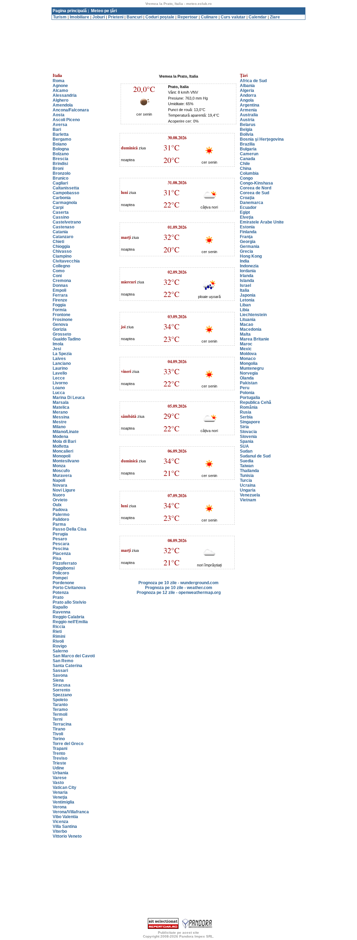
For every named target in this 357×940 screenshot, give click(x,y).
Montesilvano (66, 461)
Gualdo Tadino (67, 339)
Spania (246, 441)
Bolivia (246, 134)
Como (58, 270)
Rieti (57, 631)
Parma (59, 524)
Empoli (59, 290)
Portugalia (250, 397)
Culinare (209, 17)
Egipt (245, 212)
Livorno (60, 383)
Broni (58, 168)
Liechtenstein (253, 314)
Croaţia (247, 197)
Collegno (61, 266)
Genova (60, 324)
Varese (60, 777)
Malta (245, 334)
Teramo (60, 709)
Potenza (61, 592)
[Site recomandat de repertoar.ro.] (163, 927)
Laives (59, 358)
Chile (245, 163)
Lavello (60, 373)
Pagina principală (70, 10)
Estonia (247, 227)
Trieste (59, 763)
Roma (58, 80)
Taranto (60, 704)
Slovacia (248, 431)
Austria (247, 119)
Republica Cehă (255, 402)
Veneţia (60, 797)
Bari (57, 129)
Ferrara (60, 295)
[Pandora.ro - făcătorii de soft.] (197, 927)
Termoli (60, 714)
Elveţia (246, 217)
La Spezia (62, 353)
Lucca (59, 392)
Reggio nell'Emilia (70, 621)
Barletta (61, 134)
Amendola (63, 105)
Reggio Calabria (68, 616)
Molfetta (61, 446)
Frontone (61, 314)
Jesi (57, 348)
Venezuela (250, 495)
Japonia (248, 295)
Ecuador (248, 207)
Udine (58, 768)
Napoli (59, 480)
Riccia (59, 626)
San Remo (63, 660)
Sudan (246, 451)
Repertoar (187, 17)
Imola (58, 344)
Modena (60, 436)
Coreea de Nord (255, 188)
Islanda (247, 280)
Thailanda (249, 470)
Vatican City (64, 787)
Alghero (60, 100)
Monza (59, 465)
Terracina (62, 724)
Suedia (246, 461)
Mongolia (249, 363)
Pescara (61, 543)
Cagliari (60, 183)
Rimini (59, 636)
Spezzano (62, 694)
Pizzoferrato (65, 563)
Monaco (248, 358)
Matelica (61, 407)
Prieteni (115, 17)
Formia (60, 309)
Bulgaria (248, 149)
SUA (244, 446)
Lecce (59, 378)
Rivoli (58, 641)
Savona (60, 675)
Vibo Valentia (65, 816)
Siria (244, 426)
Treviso (60, 758)
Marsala (61, 402)
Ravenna (61, 612)
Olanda (247, 378)
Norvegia (249, 373)
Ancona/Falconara (71, 110)
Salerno (60, 651)
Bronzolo (61, 173)
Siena (58, 680)
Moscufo (61, 470)
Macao (246, 324)
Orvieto (60, 500)
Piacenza (62, 553)
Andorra (248, 95)
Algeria (247, 90)
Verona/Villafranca (71, 811)
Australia (249, 114)
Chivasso (62, 251)
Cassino (61, 217)
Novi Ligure (64, 490)
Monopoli (61, 456)
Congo (246, 178)
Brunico (60, 178)
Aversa (60, 124)
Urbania (60, 772)
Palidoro (61, 519)
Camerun (249, 153)
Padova (60, 509)
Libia (244, 309)
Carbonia (62, 197)
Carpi (58, 207)
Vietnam (248, 500)
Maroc (246, 344)
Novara (60, 485)
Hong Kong (251, 256)
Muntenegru (252, 368)
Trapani (60, 748)
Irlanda (246, 275)
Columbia (249, 173)
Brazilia (247, 144)
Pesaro (60, 538)
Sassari (60, 670)
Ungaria (248, 490)
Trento (59, 753)
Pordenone (63, 582)
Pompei (60, 577)
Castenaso (63, 227)
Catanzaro (63, 236)
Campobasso (66, 192)
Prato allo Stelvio (69, 602)
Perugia (60, 534)
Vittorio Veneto (67, 836)
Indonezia (249, 266)
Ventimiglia (63, 802)
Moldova (248, 353)
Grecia (246, 251)
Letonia (247, 300)
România (249, 407)
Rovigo (60, 646)
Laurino (60, 368)
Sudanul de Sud (255, 456)
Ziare (275, 17)
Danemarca (251, 202)
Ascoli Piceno (66, 119)
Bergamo (62, 139)
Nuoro (59, 495)
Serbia (246, 417)
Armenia (248, 110)
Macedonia (250, 329)
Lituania (248, 319)
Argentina (249, 105)
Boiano (60, 144)
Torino (59, 738)
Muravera (62, 475)
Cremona (62, 280)
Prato (58, 597)
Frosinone (63, 319)
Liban (245, 305)
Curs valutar (233, 17)
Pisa (57, 558)
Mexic (246, 348)
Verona (60, 807)
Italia (244, 290)
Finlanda (248, 231)
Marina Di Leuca (69, 397)
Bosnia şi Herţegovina (262, 139)
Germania (249, 246)
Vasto (58, 782)
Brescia (60, 158)
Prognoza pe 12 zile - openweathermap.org (179, 592)
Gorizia (60, 329)
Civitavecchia (66, 261)
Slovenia (248, 436)
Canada (247, 158)
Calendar (258, 17)
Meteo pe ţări (104, 10)
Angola (247, 100)
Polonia (247, 392)
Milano (59, 426)
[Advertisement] (178, 22)
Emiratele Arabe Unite (262, 222)
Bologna (61, 149)
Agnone (60, 85)
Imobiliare (79, 17)
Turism (60, 17)
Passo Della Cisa (69, 529)
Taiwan (246, 465)
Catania (60, 231)
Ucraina (248, 485)
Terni (57, 719)
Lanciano (62, 363)
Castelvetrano (67, 222)
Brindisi (60, 163)
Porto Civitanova (69, 587)
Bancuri (134, 17)
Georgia (248, 241)
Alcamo (60, 90)
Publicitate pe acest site (178, 932)
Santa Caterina (67, 665)
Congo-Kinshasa (256, 183)
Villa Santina (65, 826)
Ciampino (62, 256)
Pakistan (248, 383)
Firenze (60, 300)
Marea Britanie (254, 339)
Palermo (61, 514)
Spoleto (60, 699)
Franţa (246, 236)
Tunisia (247, 475)
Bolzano (61, 153)
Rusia (245, 412)
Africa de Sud (253, 80)
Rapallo (60, 607)
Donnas (60, 285)
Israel (245, 285)
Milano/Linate (66, 431)
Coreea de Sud (254, 192)
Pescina (61, 548)
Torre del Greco (68, 743)
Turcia (246, 480)
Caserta (61, 212)
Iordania (248, 270)
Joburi (98, 17)
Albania (247, 85)
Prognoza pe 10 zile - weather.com (178, 587)
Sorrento (61, 690)
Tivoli (58, 733)
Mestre (60, 422)
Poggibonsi (64, 568)
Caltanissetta (66, 188)
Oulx (57, 504)
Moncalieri (63, 451)
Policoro (61, 573)
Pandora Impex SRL (196, 936)
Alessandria (65, 95)
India (244, 261)
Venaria (60, 792)
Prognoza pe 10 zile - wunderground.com (178, 582)
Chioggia (61, 246)
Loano (59, 387)
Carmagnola (65, 202)
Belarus (248, 124)
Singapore (250, 422)
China (245, 168)
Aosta (58, 114)
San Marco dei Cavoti (74, 655)
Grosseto (62, 334)
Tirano (59, 729)
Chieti (58, 241)
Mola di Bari (64, 441)
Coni (57, 275)
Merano (60, 412)
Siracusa (61, 685)
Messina (61, 417)
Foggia (59, 305)
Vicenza (60, 821)
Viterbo (60, 831)
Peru (244, 387)
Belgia (246, 129)
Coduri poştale (159, 17)
